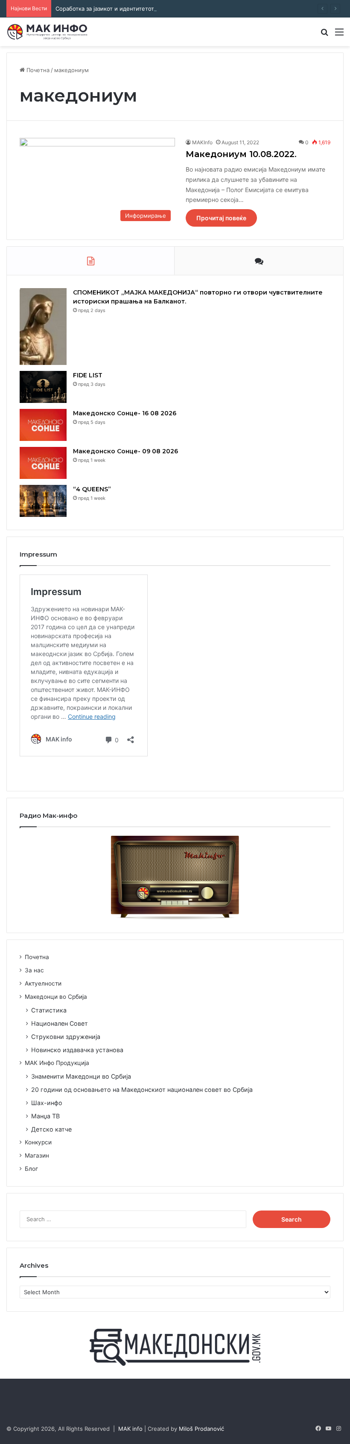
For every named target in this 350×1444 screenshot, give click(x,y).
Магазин (37, 1155)
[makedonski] (175, 1346)
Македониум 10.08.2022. (241, 154)
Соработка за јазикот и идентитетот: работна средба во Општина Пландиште (161, 8)
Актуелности (43, 983)
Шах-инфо (46, 1102)
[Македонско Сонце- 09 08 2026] (43, 463)
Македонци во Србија (56, 996)
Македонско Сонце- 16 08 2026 (124, 413)
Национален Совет (59, 1023)
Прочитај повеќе (221, 218)
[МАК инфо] (47, 31)
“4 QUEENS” (92, 489)
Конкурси (38, 1142)
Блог (31, 1168)
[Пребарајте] (324, 34)
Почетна (37, 70)
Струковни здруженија (65, 1036)
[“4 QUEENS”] (43, 501)
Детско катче (51, 1129)
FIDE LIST (87, 375)
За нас (34, 970)
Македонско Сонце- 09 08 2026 (125, 451)
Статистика (49, 1010)
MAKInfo (202, 142)
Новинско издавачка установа (77, 1049)
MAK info (130, 1428)
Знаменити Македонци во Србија (81, 1076)
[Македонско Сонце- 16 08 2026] (43, 425)
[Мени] (339, 34)
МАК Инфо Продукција (57, 1062)
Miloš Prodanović (201, 1428)
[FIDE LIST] (43, 387)
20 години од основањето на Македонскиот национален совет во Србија (142, 1089)
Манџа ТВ (45, 1116)
